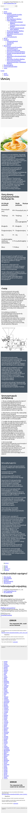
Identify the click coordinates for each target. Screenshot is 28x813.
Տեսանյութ (7, 45)
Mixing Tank (10, 17)
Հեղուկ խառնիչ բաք (13, 50)
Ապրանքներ (8, 13)
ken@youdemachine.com (10, 3)
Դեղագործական (12, 41)
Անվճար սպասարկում (8, 608)
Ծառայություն (8, 65)
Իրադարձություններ (10, 66)
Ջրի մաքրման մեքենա (14, 19)
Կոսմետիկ (10, 42)
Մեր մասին (7, 577)
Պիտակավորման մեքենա (15, 31)
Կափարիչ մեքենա (13, 32)
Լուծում (6, 39)
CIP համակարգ (12, 37)
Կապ (5, 68)
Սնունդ (9, 44)
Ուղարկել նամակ (6, 615)
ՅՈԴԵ (5, 38)
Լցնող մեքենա (11, 20)
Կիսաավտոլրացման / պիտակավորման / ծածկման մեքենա (16, 62)
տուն (5, 11)
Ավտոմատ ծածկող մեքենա (16, 59)
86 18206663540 (8, 592)
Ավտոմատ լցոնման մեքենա (16, 51)
